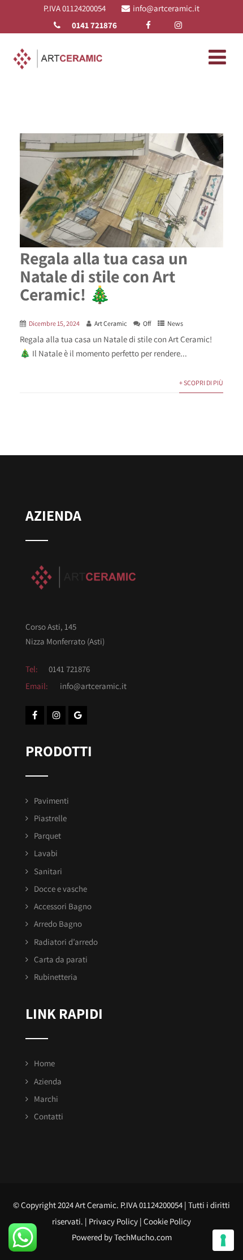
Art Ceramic (110, 323)
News (175, 323)
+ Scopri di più (201, 382)
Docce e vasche (60, 888)
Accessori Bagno (63, 906)
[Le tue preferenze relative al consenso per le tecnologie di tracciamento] (223, 1240)
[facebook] (148, 25)
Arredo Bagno (58, 923)
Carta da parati (61, 959)
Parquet (47, 835)
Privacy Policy (113, 1221)
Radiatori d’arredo (66, 941)
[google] (77, 715)
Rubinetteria (55, 976)
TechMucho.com (143, 1237)
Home (44, 1063)
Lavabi (46, 853)
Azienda (48, 1081)
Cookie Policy (167, 1221)
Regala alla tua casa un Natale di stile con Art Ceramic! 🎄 (104, 276)
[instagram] (178, 25)
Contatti (48, 1116)
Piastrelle (50, 818)
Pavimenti (51, 800)
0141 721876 (94, 25)
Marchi (46, 1098)
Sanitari (48, 871)
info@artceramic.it (166, 8)
